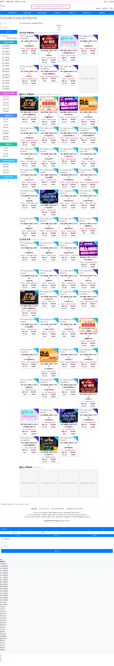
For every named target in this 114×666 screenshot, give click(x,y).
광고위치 (2, 645)
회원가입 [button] (56, 535)
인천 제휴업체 (5, 51)
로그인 (106, 1)
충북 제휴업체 (5, 71)
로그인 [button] (18, 535)
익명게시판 (6, 102)
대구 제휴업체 (5, 57)
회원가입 (111, 1)
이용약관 (21, 504)
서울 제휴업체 (5, 45)
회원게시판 (3, 625)
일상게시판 (6, 108)
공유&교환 (6, 111)
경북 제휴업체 (5, 77)
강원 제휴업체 (5, 86)
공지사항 (5, 119)
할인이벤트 (6, 164)
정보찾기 (15, 38)
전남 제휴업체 (5, 80)
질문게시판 (6, 99)
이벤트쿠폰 (6, 172)
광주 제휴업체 (5, 65)
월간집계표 (6, 139)
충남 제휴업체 (5, 69)
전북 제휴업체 (5, 83)
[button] (43, 533)
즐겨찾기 (2, 1)
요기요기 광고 (14, 504)
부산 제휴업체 (5, 60)
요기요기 (4, 529)
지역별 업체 (3, 564)
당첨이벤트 (6, 166)
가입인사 (5, 121)
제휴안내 (2, 640)
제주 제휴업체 (5, 89)
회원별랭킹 (6, 133)
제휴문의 (2, 649)
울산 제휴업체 (5, 63)
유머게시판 (6, 105)
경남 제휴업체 (5, 74)
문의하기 (27, 504)
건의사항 (5, 125)
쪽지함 (23, 1)
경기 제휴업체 (5, 48)
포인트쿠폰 (6, 170)
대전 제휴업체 (5, 54)
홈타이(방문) (3, 604)
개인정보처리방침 (5, 504)
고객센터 (2, 606)
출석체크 (17, 1)
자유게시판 (6, 97)
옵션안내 (2, 647)
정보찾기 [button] (94, 535)
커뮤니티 (2, 609)
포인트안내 (6, 130)
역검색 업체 (3, 602)
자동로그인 (6, 36)
